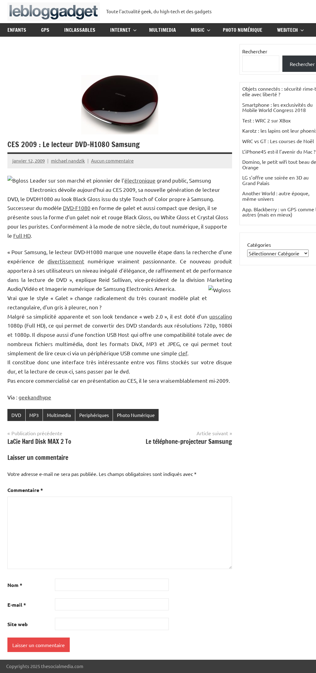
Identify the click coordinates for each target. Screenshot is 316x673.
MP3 (34, 415)
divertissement (66, 261)
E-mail (16, 604)
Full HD (22, 235)
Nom (14, 585)
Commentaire (25, 490)
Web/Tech (287, 30)
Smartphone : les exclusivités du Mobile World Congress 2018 (277, 107)
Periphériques (94, 415)
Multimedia (162, 30)
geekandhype (35, 397)
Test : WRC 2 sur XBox (266, 120)
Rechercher (254, 51)
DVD (16, 415)
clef (182, 353)
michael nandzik (68, 160)
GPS (45, 30)
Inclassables (79, 30)
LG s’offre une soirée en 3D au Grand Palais (275, 180)
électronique (140, 180)
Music (197, 30)
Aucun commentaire (112, 160)
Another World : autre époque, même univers (276, 196)
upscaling (220, 316)
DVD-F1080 (76, 207)
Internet (120, 30)
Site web (17, 624)
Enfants (16, 30)
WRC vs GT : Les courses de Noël (278, 141)
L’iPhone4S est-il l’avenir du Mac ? (278, 151)
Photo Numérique (242, 30)
